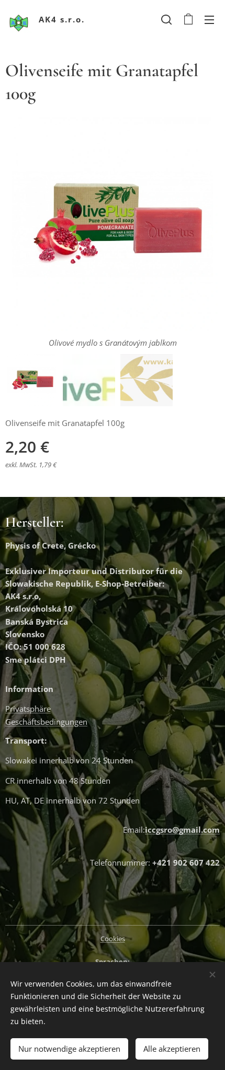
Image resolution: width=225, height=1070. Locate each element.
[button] (166, 19)
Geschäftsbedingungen (46, 721)
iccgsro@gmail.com (182, 829)
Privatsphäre (28, 708)
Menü (209, 19)
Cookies (112, 938)
